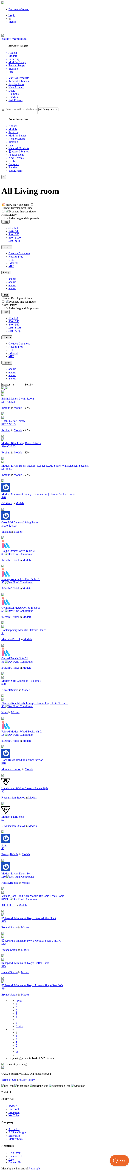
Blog (11, 1159)
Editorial (13, 262)
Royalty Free (15, 256)
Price (5, 221)
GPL (11, 259)
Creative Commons (19, 253)
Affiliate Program (18, 1132)
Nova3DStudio (9, 689)
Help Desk (14, 1152)
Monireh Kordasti (11, 769)
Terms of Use (8, 1079)
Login (11, 15)
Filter (5, 294)
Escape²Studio (9, 927)
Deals (11, 90)
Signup (12, 21)
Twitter (12, 1105)
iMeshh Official (10, 560)
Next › (19, 1026)
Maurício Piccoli (10, 639)
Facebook (13, 1109)
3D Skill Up (8, 905)
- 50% (26, 407)
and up (12, 278)
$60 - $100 (14, 237)
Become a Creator (18, 9)
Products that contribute (22, 211)
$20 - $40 (13, 231)
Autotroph (34, 1168)
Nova (4, 712)
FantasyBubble (9, 854)
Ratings (7, 362)
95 (17, 1022)
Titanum (6, 531)
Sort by (29, 384)
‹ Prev (19, 1000)
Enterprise (14, 1135)
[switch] (32, 204)
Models (18, 407)
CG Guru (6, 503)
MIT (11, 266)
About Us (13, 1129)
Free (10, 71)
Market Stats (15, 1138)
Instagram (13, 1112)
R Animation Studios (13, 797)
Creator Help (15, 1156)
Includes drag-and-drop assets (22, 218)
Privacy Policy (26, 1079)
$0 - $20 (13, 227)
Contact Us (14, 1162)
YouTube (13, 1115)
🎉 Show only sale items (15, 204)
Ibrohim (5, 407)
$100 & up (14, 240)
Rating (6, 272)
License (7, 247)
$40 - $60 (13, 234)
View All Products (18, 77)
